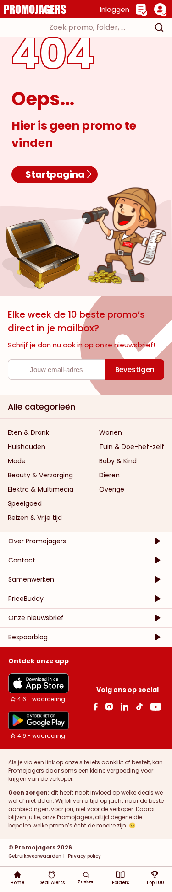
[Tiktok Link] (139, 706)
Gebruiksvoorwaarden (34, 856)
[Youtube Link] (155, 706)
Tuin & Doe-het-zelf (131, 446)
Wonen (110, 432)
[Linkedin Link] (124, 706)
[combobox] (86, 27)
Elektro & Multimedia (40, 489)
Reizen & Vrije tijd (35, 517)
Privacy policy (84, 856)
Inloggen (114, 9)
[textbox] (77, 27)
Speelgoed (25, 503)
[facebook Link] (96, 706)
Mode (17, 460)
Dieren (109, 475)
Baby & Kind (118, 460)
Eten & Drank (28, 432)
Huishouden (26, 446)
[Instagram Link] (109, 706)
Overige (111, 489)
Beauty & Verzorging (40, 475)
